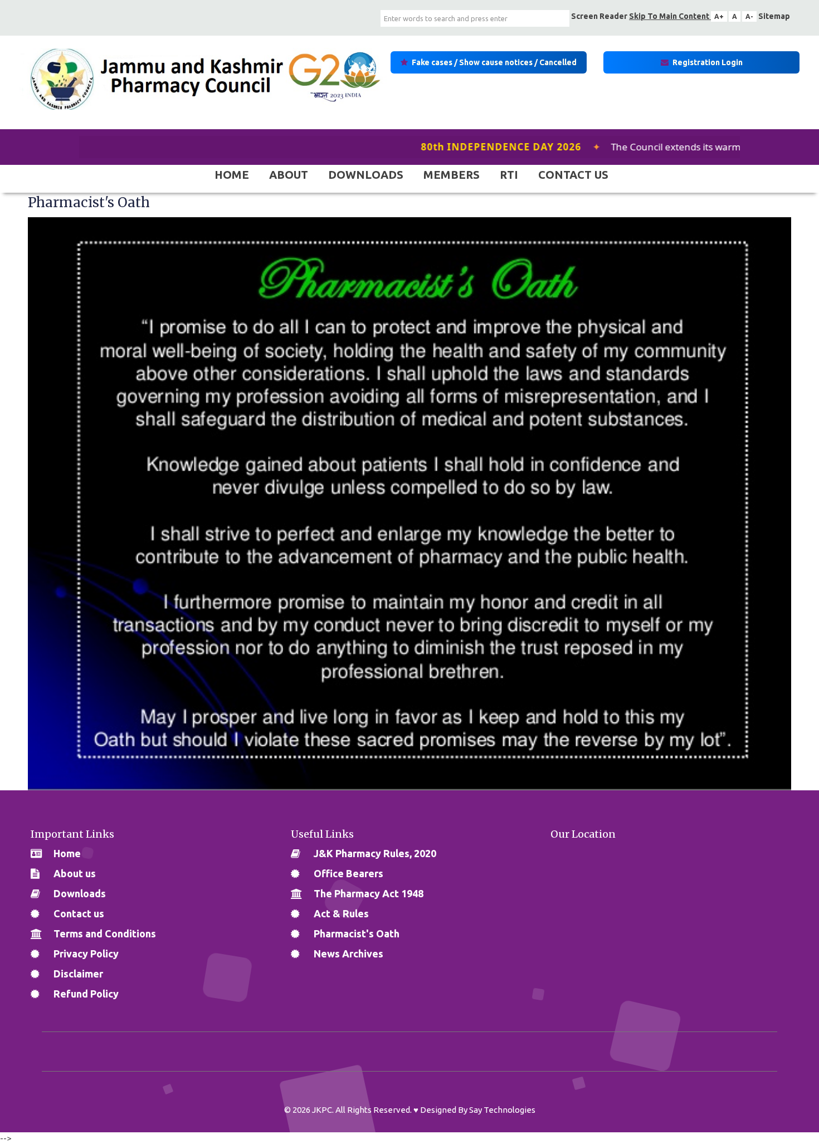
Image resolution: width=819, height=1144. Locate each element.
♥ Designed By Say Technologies (474, 1109)
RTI (509, 174)
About (288, 174)
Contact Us (573, 174)
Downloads (365, 174)
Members (451, 174)
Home (231, 174)
